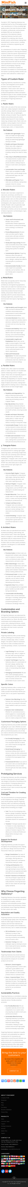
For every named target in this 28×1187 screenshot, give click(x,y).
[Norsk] (19, 1161)
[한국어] (9, 1161)
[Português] (7, 1163)
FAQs (2, 1105)
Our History (4, 1107)
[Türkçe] (7, 1166)
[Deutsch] (19, 1156)
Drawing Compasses (6, 1126)
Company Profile (5, 1097)
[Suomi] (7, 1158)
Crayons (3, 1123)
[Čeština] (12, 1156)
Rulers (2, 1119)
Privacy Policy (4, 1112)
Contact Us (14, 1071)
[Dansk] (16, 1156)
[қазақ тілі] (7, 1161)
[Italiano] (24, 1158)
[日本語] (2, 1161)
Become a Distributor (6, 1109)
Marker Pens (4, 1131)
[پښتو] (5, 1163)
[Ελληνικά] (21, 1156)
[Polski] (2, 1163)
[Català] (9, 1156)
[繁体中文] (14, 1166)
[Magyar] (19, 1158)
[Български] (5, 1156)
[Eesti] (2, 1158)
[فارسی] (5, 1158)
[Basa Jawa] (5, 1161)
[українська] (9, 1166)
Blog (2, 1102)
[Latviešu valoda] (14, 1161)
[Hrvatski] (16, 1158)
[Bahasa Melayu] (16, 1161)
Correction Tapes (5, 1121)
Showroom (3, 1100)
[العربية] (2, 1156)
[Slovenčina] (14, 1163)
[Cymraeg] (14, 1156)
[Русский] (12, 1163)
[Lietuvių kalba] (12, 1161)
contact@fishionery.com (14, 1149)
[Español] (24, 1156)
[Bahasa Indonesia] (21, 1158)
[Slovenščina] (16, 1163)
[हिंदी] (14, 1158)
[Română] (9, 1163)
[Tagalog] (5, 1166)
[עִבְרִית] (12, 1158)
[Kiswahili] (24, 1163)
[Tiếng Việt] (12, 1166)
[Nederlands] (21, 1161)
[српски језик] (19, 1163)
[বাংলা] (7, 1156)
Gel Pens (3, 1128)
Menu (25, 3)
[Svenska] (21, 1163)
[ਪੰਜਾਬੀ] (24, 1161)
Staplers (3, 1133)
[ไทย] (2, 1166)
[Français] (9, 1158)
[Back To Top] (14, 1178)
